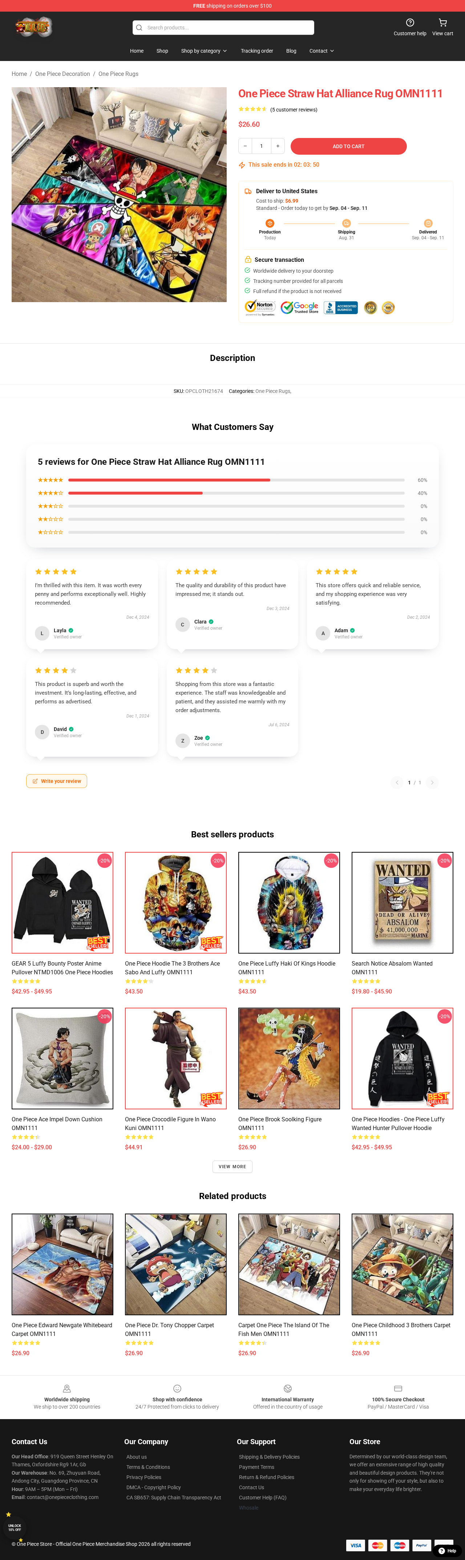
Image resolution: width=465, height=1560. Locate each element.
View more (233, 1166)
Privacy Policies (143, 1477)
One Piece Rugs (118, 73)
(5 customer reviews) (294, 110)
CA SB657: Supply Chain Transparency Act (173, 1497)
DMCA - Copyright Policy (153, 1487)
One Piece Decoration (62, 73)
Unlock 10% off (14, 1528)
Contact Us (251, 1487)
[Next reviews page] (432, 782)
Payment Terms (256, 1467)
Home (19, 73)
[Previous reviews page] (397, 782)
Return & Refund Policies (266, 1477)
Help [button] (452, 1550)
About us (136, 1457)
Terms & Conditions (148, 1467)
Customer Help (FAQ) (263, 1497)
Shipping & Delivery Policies (269, 1457)
